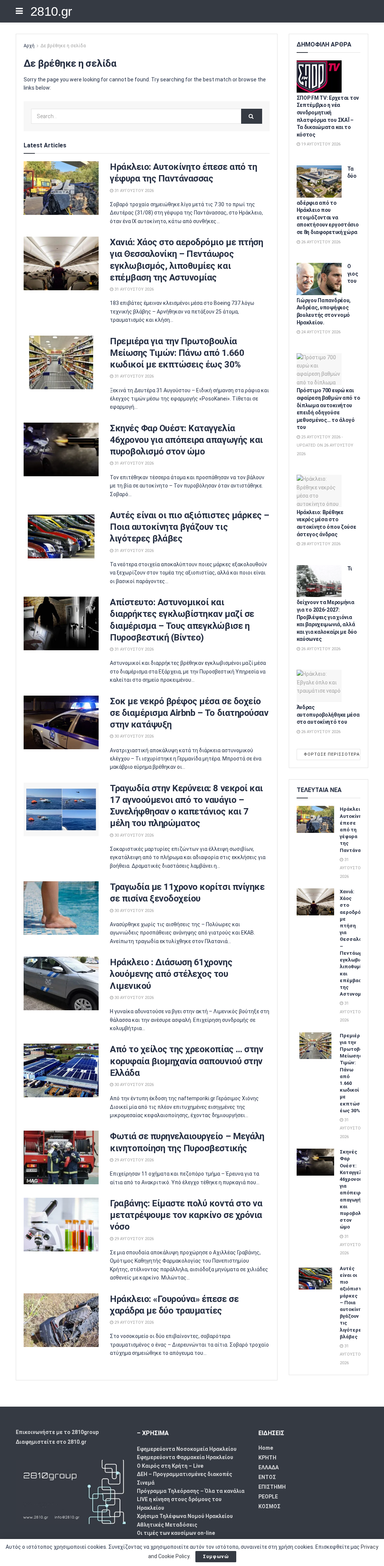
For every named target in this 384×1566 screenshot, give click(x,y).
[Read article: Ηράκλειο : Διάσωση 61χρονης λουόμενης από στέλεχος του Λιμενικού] (61, 983)
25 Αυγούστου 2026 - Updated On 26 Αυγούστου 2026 (325, 445)
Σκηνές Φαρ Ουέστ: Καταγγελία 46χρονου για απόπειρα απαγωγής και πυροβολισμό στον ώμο (186, 440)
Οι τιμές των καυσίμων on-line (176, 1533)
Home (265, 1448)
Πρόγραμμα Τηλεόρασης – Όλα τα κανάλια (190, 1491)
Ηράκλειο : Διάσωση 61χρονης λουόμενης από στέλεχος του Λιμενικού (171, 974)
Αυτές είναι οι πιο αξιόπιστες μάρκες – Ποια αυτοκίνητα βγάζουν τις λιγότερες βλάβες (189, 527)
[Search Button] (251, 116)
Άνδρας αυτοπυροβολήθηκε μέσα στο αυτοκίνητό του (328, 714)
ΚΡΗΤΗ (267, 1458)
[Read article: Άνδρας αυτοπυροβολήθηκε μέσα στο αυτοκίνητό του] (319, 686)
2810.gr (51, 11)
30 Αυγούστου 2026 (133, 736)
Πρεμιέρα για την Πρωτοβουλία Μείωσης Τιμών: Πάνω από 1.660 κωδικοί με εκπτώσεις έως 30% (177, 353)
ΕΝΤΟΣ (267, 1477)
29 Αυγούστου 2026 (133, 1160)
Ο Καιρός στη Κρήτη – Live (170, 1466)
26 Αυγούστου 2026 (320, 242)
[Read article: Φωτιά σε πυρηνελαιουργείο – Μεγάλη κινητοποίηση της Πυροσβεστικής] (61, 1157)
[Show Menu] (19, 11)
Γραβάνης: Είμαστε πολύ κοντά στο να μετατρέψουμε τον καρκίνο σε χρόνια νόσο (186, 1215)
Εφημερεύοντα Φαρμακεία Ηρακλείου (185, 1457)
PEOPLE (268, 1497)
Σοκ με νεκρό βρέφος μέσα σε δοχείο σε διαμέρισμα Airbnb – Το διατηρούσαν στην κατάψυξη (189, 713)
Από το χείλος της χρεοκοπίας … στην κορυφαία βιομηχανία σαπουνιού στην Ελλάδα (186, 1061)
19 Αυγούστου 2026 (320, 144)
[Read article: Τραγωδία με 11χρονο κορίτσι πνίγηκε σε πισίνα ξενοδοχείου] (61, 908)
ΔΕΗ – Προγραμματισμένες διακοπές (184, 1474)
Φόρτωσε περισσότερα (332, 754)
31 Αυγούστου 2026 (133, 190)
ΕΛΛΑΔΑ (268, 1467)
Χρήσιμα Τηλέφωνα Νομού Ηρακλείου (185, 1516)
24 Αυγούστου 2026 (320, 332)
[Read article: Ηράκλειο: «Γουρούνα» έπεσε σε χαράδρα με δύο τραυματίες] (61, 1320)
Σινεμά (145, 1483)
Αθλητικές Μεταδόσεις (167, 1525)
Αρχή (29, 45)
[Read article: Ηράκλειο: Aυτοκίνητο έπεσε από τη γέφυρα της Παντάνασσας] (61, 188)
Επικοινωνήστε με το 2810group (57, 1432)
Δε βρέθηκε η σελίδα (63, 45)
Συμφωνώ (216, 1556)
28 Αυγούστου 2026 (320, 544)
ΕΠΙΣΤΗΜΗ (272, 1487)
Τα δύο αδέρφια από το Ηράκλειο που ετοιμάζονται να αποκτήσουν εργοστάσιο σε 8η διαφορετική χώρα (328, 200)
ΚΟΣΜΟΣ (269, 1506)
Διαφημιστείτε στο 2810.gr (51, 1442)
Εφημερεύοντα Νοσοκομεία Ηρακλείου (187, 1449)
